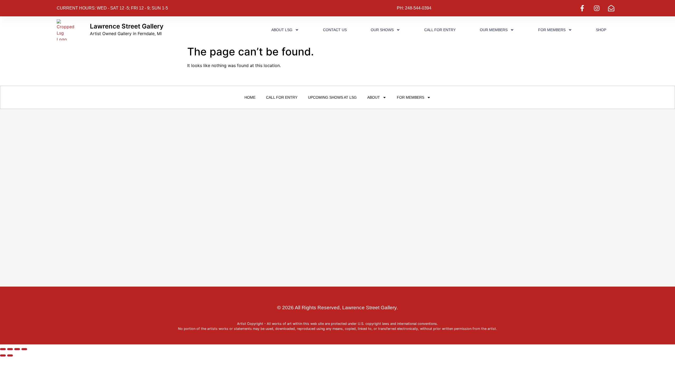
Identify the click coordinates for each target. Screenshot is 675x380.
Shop (601, 30)
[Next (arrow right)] (10, 355)
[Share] (17, 349)
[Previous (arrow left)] (3, 355)
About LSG (281, 30)
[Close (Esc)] (24, 349)
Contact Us (335, 30)
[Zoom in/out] (3, 349)
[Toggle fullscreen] (10, 349)
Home (249, 97)
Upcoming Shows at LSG (332, 97)
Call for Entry (440, 30)
